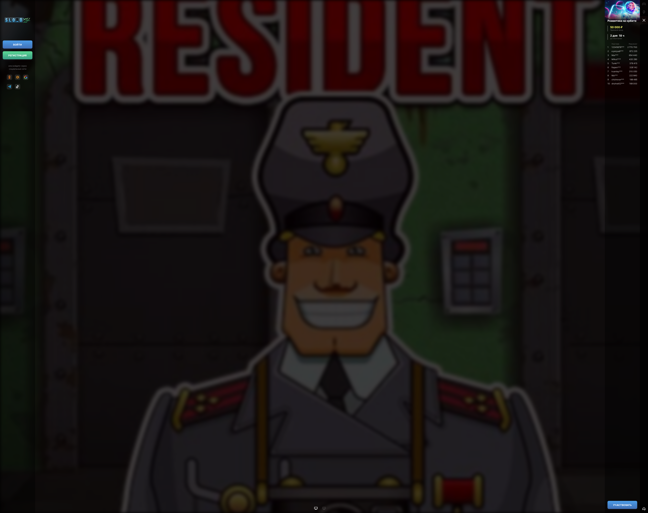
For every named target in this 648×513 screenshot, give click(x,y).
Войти (17, 44)
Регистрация (17, 55)
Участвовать (622, 505)
